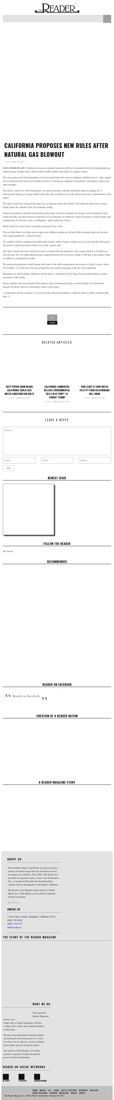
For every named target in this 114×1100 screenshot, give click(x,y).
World (43, 1090)
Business (83, 1090)
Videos (74, 1093)
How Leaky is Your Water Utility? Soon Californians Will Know (95, 390)
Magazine (64, 1093)
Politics (94, 1090)
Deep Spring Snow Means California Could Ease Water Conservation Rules (19, 390)
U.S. (50, 1090)
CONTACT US (13, 909)
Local (7, 162)
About (82, 1093)
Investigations (40, 1093)
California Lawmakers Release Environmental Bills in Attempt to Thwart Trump (57, 392)
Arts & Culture (69, 1090)
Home (35, 1090)
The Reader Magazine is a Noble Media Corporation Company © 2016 (34, 1095)
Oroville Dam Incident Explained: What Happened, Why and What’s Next (57, 619)
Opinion (53, 1093)
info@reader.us (14, 927)
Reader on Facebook (57, 684)
